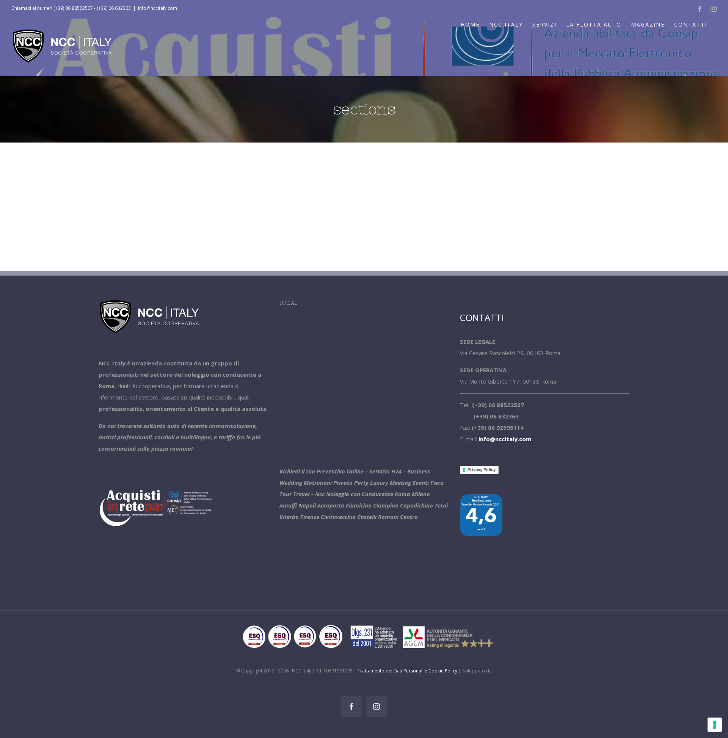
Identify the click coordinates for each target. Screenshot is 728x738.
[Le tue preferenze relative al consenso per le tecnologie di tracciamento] (715, 725)
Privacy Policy (482, 469)
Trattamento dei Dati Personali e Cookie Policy (407, 670)
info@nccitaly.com (157, 8)
